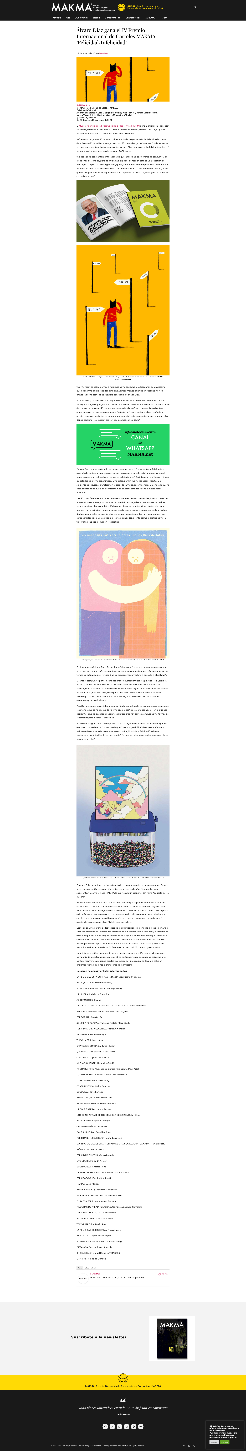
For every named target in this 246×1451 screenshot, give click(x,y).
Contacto (140, 1446)
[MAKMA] (83, 1278)
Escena (96, 17)
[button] (194, 7)
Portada (57, 17)
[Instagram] (166, 1274)
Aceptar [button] (224, 1442)
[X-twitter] (194, 1446)
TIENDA (163, 17)
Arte (68, 17)
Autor (80, 1268)
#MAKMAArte (83, 105)
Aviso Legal (131, 1446)
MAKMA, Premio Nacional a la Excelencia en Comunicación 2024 (145, 7)
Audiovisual (81, 17)
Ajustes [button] (214, 1442)
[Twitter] (163, 1274)
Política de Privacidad (117, 1446)
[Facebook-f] (184, 1446)
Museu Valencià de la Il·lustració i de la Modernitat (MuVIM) (109, 126)
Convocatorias (133, 17)
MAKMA (150, 17)
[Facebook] (159, 1274)
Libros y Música (113, 17)
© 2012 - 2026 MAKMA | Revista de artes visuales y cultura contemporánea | (80, 1446)
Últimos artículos (91, 1268)
